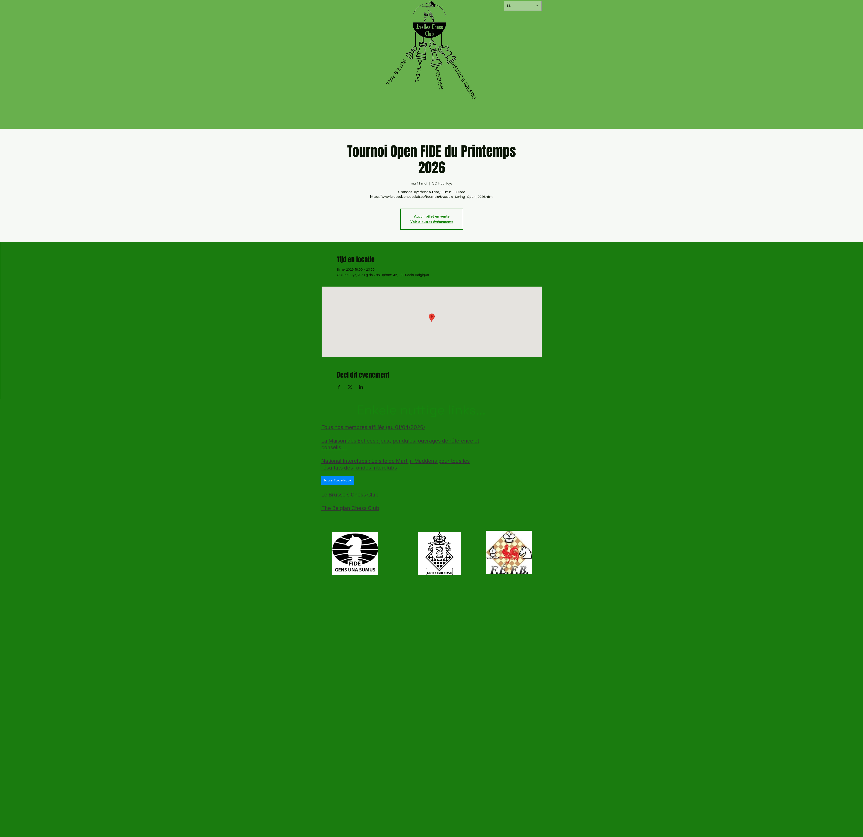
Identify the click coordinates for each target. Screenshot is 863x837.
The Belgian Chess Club (350, 508)
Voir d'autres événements (431, 222)
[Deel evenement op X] (350, 387)
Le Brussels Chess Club (349, 495)
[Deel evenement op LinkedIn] (361, 387)
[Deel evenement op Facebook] (339, 387)
